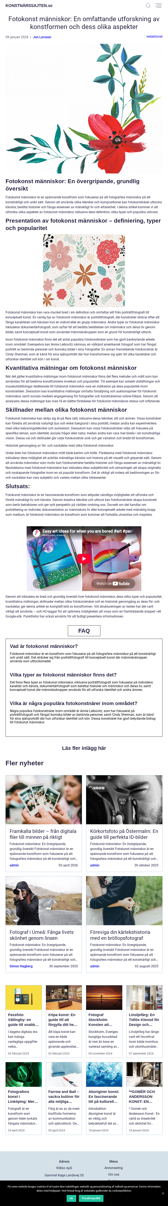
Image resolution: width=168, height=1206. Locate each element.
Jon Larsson (42, 37)
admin (14, 865)
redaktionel (154, 36)
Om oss (113, 1174)
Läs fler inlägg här (84, 748)
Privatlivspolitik (91, 1198)
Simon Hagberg (21, 966)
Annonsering (113, 1168)
